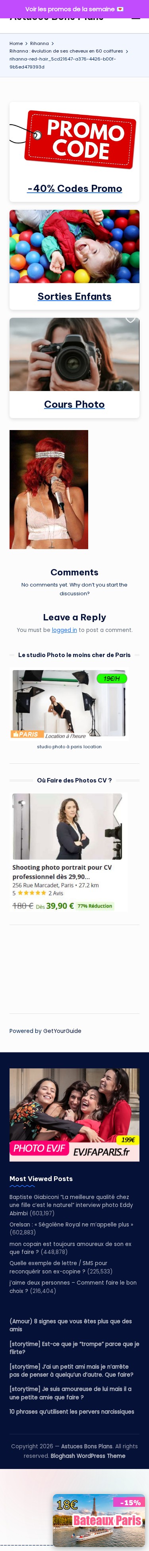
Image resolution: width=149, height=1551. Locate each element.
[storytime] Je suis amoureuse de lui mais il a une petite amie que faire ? (71, 1393)
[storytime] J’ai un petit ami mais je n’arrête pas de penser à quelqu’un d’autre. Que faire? (72, 1371)
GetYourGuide (62, 1031)
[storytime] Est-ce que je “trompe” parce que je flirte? (74, 1348)
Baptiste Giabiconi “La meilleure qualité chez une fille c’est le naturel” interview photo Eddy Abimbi (71, 1205)
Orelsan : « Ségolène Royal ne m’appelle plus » (71, 1224)
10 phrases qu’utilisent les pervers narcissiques (72, 1412)
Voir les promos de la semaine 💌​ (74, 9)
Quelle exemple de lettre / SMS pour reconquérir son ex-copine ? (58, 1267)
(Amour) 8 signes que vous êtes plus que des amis (71, 1325)
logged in (64, 630)
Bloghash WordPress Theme (88, 1456)
